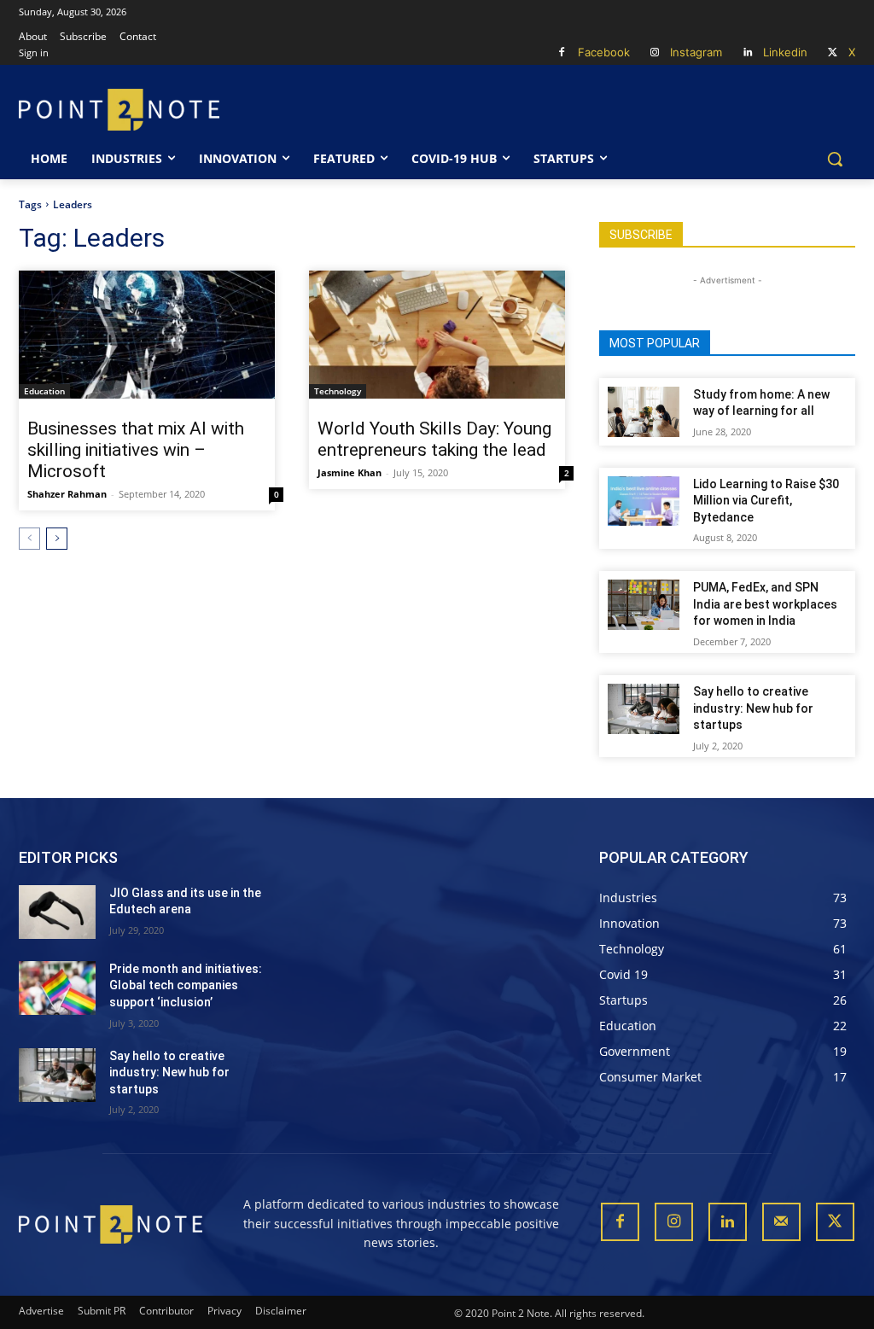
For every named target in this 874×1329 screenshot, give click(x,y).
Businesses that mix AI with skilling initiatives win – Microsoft (135, 449)
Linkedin (785, 52)
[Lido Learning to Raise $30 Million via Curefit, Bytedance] (643, 501)
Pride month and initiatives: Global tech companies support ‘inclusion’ (185, 985)
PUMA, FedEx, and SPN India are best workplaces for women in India (765, 603)
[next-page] (56, 539)
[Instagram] (655, 53)
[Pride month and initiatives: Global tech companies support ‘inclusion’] (57, 988)
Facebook (604, 52)
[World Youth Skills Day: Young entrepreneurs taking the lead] (437, 335)
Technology (337, 391)
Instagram (696, 52)
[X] (832, 53)
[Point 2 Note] (119, 110)
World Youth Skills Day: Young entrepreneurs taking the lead (434, 439)
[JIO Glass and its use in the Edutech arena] (57, 912)
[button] (834, 158)
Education (44, 391)
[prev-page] (29, 539)
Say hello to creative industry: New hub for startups (753, 708)
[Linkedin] (747, 53)
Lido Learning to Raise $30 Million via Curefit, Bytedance (766, 500)
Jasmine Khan (350, 472)
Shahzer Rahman (67, 493)
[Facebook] (562, 53)
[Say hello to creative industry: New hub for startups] (643, 709)
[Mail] (781, 1222)
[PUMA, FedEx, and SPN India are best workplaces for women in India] (643, 605)
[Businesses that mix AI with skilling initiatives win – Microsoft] (147, 335)
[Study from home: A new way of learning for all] (643, 412)
